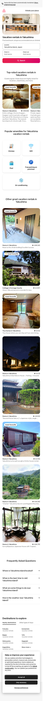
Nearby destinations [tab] (9, 623)
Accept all (21, 677)
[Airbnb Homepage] (4, 10)
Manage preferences (21, 688)
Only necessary (21, 682)
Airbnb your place (32, 11)
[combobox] (21, 47)
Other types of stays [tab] (26, 623)
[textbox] (12, 54)
